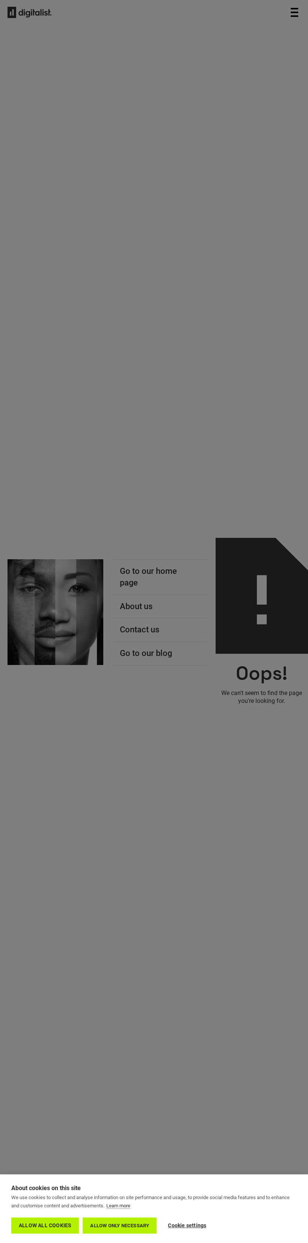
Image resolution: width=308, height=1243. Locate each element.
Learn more (118, 1205)
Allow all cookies (45, 1225)
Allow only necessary (119, 1225)
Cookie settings (187, 1225)
